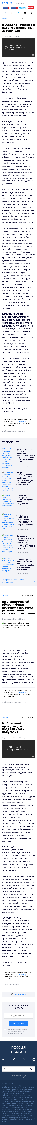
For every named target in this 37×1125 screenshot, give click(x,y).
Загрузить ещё (20, 994)
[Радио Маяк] (31, 9)
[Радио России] (22, 8)
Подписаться (18, 1023)
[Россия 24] (14, 8)
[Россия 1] (6, 8)
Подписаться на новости (18, 1006)
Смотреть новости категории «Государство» (14, 580)
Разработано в (17, 1076)
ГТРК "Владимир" (20, 421)
